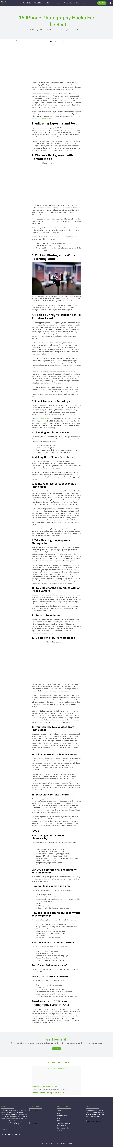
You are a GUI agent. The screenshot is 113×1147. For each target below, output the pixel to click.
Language (110, 3)
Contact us (84, 3)
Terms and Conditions (63, 1123)
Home (19, 3)
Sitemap (59, 1130)
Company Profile (62, 1115)
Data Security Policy (63, 1128)
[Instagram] (19, 1134)
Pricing (66, 3)
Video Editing (38, 3)
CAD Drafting (49, 3)
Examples (59, 3)
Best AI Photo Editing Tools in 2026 (48, 1093)
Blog (77, 3)
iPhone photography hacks (41, 118)
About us (72, 3)
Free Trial (60, 1118)
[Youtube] (9, 1134)
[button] (6, 1079)
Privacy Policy (61, 1125)
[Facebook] (2, 1134)
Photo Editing (27, 3)
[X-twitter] (5, 1134)
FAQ (58, 1120)
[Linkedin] (12, 1134)
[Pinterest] (15, 1134)
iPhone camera (45, 419)
